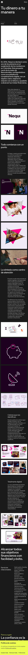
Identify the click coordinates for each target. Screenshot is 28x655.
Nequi (2, 23)
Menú (25, 2)
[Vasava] (2, 2)
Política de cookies (10, 648)
